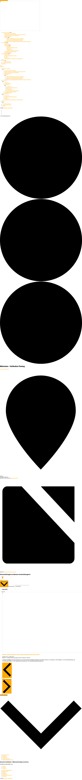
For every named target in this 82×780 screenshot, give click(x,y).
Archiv (3, 60)
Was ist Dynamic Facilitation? (10, 33)
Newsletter (4, 776)
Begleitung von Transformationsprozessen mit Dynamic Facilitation (17, 41)
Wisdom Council (7, 36)
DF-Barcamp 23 (7, 61)
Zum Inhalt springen (4, 0)
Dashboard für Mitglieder (7, 770)
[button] (41, 66)
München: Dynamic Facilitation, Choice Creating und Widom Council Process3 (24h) (20, 654)
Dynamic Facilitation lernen (12, 47)
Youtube (4, 766)
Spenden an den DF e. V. (7, 775)
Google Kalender (5, 754)
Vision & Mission (7, 44)
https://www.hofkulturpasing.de (10, 571)
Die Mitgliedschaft (8, 52)
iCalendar (4, 755)
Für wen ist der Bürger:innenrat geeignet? (15, 39)
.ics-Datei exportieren (6, 758)
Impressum (4, 773)
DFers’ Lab (9, 48)
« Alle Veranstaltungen (4, 369)
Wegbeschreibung (14, 478)
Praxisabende (9, 49)
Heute (3, 678)
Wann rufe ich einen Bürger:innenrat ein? (15, 40)
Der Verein (4, 42)
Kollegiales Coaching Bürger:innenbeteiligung (13, 58)
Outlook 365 (4, 756)
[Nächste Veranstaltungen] (2, 578)
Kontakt (3, 772)
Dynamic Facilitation (6, 32)
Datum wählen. (11, 586)
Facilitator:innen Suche (6, 62)
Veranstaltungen (5, 53)
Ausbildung (6, 45)
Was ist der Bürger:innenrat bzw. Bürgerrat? (15, 38)
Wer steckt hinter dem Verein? (10, 51)
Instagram (4, 768)
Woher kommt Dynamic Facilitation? (11, 35)
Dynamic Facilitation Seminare (10, 55)
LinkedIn (4, 767)
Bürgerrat (6, 37)
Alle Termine (6, 54)
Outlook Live (4, 757)
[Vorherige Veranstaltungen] (2, 576)
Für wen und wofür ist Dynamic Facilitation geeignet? (14, 34)
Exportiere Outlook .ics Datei (7, 759)
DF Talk (6, 56)
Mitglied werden (5, 771)
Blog (3, 59)
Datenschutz (4, 774)
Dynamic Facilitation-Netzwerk (13, 50)
